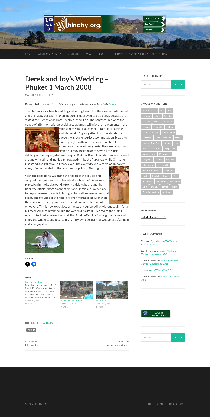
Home (28, 54)
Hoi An (167, 143)
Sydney (154, 186)
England (168, 121)
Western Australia (49, 54)
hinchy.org (41, 404)
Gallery (112, 104)
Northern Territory (152, 170)
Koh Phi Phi (101, 300)
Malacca (170, 159)
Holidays (117, 54)
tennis (165, 186)
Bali (169, 110)
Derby (157, 121)
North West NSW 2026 (160, 270)
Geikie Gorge (168, 132)
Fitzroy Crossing (150, 132)
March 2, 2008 (34, 95)
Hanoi (178, 137)
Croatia (168, 116)
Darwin (146, 121)
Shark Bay (161, 181)
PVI (175, 175)
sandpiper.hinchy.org (142, 54)
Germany (147, 137)
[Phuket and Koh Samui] (76, 290)
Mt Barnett (162, 165)
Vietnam (167, 192)
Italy (145, 148)
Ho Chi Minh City (151, 143)
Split (145, 186)
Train (174, 186)
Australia (73, 54)
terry (50, 95)
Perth (145, 175)
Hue (176, 143)
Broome (146, 116)
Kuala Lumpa (149, 154)
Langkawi (147, 159)
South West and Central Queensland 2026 (159, 252)
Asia (88, 54)
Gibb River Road (163, 137)
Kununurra (164, 154)
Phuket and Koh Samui (71, 300)
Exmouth (158, 127)
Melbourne (148, 165)
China (157, 116)
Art (162, 110)
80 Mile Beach (149, 110)
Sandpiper (147, 181)
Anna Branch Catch (118, 343)
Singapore (175, 181)
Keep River (170, 148)
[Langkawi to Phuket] (42, 293)
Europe (101, 54)
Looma (159, 159)
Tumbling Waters (151, 192)
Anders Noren (168, 404)
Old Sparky (33, 343)
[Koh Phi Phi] (112, 290)
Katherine (155, 148)
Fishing (169, 127)
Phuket (31, 330)
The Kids (50, 323)
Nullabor (169, 170)
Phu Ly (166, 175)
